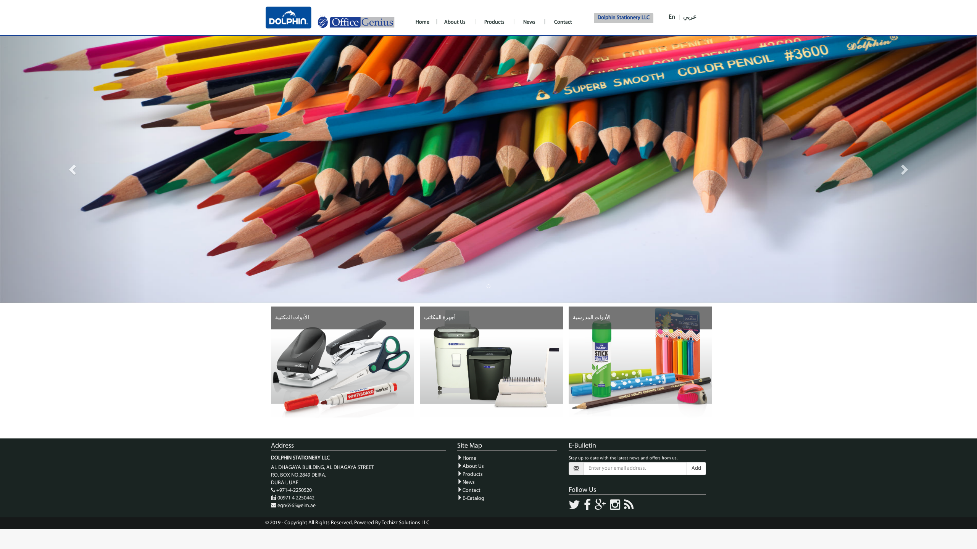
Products (494, 22)
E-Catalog (473, 498)
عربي (690, 17)
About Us (455, 22)
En (672, 17)
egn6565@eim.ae (296, 506)
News (529, 22)
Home (422, 22)
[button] (73, 169)
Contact (563, 22)
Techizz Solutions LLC (405, 523)
